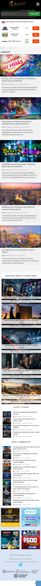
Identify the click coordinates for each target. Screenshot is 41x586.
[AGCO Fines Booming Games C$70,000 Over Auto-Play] (21, 279)
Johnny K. (16, 401)
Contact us (28, 559)
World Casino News (15, 559)
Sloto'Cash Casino (15, 34)
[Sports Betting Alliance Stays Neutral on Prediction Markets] (7, 496)
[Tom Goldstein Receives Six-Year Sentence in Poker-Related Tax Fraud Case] (7, 489)
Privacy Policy (24, 562)
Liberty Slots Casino (14, 28)
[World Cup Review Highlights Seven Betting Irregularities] (7, 456)
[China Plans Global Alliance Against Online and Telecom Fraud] (7, 476)
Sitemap (33, 562)
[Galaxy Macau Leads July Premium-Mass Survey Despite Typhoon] (7, 502)
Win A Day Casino (14, 41)
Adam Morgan (7, 127)
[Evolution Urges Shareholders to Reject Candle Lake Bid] (21, 354)
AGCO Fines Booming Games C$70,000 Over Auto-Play (21, 297)
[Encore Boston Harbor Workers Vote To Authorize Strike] (21, 304)
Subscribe (34, 14)
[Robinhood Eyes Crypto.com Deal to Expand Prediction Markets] (7, 482)
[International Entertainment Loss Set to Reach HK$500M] (21, 329)
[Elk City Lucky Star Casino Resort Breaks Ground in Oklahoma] (7, 462)
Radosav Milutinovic (9, 84)
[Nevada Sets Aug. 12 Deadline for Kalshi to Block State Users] (7, 469)
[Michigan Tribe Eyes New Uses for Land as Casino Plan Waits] (21, 379)
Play (36, 28)
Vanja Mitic (16, 300)
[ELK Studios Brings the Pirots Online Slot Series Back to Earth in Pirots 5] (7, 449)
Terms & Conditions (10, 562)
